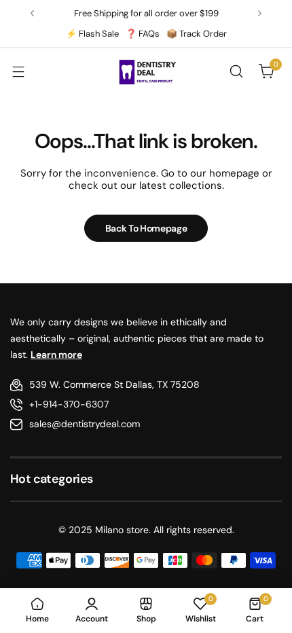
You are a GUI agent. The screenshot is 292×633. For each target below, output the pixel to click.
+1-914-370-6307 (69, 404)
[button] (32, 13)
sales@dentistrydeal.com (84, 424)
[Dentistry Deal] (146, 71)
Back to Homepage (146, 228)
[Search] (236, 71)
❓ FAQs (143, 33)
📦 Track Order (196, 33)
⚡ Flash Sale (92, 33)
